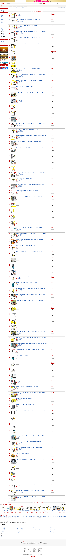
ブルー (2, 23)
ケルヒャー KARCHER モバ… (3, 510)
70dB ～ (2, 37)
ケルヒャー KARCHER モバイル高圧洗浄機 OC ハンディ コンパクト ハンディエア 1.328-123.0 (28, 37)
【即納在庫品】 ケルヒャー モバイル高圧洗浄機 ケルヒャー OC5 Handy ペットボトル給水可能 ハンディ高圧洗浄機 (30, 490)
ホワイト (2, 24)
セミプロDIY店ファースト (19, 497)
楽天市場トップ (2, 7)
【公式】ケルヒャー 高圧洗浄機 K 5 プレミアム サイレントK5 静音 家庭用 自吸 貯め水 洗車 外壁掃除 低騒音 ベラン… (30, 251)
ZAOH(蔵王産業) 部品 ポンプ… (27, 510)
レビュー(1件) (20, 228)
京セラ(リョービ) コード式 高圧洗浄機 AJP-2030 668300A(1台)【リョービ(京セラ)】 (26, 245)
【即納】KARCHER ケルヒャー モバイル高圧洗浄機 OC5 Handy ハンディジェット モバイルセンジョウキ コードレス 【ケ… (31, 135)
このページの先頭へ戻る (63, 518)
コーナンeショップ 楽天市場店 (19, 290)
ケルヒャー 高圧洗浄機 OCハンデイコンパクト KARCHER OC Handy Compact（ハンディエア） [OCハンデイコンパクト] (31, 31)
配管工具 (51, 516)
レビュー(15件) (20, 381)
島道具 (17, 284)
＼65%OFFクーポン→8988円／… (63, 510)
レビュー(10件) (20, 100)
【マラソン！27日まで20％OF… (54, 510)
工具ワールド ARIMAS (19, 119)
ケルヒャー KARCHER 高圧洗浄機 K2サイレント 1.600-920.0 (24, 178)
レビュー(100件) (20, 222)
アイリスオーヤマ (3, 17)
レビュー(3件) (20, 87)
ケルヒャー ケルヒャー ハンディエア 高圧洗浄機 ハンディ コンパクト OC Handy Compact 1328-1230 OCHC (29, 196)
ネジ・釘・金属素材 (32, 517)
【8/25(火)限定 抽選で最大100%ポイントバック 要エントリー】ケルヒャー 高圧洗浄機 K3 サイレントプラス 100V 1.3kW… (31, 288)
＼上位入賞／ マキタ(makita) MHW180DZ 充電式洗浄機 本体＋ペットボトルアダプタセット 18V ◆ (28, 190)
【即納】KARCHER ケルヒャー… (35, 510)
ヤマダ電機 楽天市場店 (19, 15)
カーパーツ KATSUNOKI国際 (19, 186)
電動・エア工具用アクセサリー (9, 516)
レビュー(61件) (20, 14)
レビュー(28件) (20, 142)
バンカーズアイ (18, 382)
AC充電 (2, 30)
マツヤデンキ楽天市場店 (19, 399)
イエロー (2, 21)
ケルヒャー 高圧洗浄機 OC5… (42, 510)
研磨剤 (37, 516)
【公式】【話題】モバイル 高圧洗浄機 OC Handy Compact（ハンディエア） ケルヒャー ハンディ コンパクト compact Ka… (31, 123)
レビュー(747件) (20, 173)
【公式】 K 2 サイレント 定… (19, 510)
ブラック (2, 22)
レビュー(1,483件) (21, 81)
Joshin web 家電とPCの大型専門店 (20, 21)
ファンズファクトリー (19, 339)
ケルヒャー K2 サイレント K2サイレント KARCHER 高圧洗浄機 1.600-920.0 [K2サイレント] (27, 129)
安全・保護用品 (55, 516)
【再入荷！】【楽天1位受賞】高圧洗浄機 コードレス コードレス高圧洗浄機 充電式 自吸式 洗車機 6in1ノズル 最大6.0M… (30, 294)
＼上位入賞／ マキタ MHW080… (7, 510)
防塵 (1, 35)
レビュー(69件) (20, 20)
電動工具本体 (18, 7)
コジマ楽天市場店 (18, 27)
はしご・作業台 (63, 516)
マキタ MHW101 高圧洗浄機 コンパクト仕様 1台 (22, 355)
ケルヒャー (2, 14)
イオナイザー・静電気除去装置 (32, 516)
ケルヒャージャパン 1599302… (31, 510)
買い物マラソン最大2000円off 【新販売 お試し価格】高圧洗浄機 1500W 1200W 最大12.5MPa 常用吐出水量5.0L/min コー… (31, 239)
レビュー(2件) (20, 448)
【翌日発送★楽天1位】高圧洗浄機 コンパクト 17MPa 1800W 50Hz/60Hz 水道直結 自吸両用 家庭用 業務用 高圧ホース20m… (31, 380)
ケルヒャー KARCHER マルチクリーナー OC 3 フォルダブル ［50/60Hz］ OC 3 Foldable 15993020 (28, 441)
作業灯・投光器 (59, 516)
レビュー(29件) (20, 430)
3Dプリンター (27, 516)
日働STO (17, 394)
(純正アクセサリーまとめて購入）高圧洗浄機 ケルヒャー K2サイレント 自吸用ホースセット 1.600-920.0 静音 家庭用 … (30, 74)
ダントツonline (18, 437)
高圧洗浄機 (22, 7)
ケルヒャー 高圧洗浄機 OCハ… (46, 510)
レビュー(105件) (20, 295)
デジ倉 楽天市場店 (18, 137)
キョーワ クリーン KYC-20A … (15, 510)
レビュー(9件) (20, 277)
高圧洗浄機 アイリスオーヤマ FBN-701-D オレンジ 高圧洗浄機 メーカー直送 (25, 404)
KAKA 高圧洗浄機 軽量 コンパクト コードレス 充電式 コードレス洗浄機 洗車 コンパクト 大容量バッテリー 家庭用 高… (30, 349)
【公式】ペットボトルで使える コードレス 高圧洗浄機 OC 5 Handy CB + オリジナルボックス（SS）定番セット (29, 447)
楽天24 (17, 486)
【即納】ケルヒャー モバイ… (38, 510)
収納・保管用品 (14, 517)
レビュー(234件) (20, 326)
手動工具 (1, 516)
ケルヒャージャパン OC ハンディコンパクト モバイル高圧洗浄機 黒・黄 (25, 13)
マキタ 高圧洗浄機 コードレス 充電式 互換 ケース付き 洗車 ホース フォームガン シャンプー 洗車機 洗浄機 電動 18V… (30, 300)
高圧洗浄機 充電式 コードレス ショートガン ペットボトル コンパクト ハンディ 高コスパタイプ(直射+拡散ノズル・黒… (30, 80)
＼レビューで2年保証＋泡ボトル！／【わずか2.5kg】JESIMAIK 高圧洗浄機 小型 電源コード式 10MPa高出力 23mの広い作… (31, 331)
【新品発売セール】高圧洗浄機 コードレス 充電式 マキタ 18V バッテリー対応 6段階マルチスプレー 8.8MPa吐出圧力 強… (30, 392)
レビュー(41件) (20, 179)
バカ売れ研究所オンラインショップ (20, 345)
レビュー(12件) (20, 289)
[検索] (44, 3)
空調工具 (49, 516)
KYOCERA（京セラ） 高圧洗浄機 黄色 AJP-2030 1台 (22, 453)
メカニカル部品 (37, 517)
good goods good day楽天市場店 (19, 296)
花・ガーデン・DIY (11, 7)
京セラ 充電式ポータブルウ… (23, 510)
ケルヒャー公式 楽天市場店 (19, 70)
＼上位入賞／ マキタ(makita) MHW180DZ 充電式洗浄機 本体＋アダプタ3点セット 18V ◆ (27, 386)
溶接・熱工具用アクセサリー (21, 516)
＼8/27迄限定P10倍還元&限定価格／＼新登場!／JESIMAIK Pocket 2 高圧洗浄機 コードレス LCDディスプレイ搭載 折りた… (31, 233)
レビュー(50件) (20, 191)
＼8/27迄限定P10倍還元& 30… (58, 510)
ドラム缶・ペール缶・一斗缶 (26, 517)
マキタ (2, 15)
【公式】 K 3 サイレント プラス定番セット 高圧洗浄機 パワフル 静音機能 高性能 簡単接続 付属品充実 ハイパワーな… (30, 68)
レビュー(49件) (20, 332)
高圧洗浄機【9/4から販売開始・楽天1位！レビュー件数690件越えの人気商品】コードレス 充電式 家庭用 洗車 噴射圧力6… (31, 172)
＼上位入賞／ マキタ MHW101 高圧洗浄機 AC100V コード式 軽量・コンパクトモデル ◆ (26, 282)
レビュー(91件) (20, 32)
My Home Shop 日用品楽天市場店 (20, 174)
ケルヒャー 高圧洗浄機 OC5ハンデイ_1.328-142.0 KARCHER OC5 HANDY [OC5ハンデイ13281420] (28, 19)
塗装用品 (40, 516)
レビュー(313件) (20, 350)
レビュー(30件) (20, 124)
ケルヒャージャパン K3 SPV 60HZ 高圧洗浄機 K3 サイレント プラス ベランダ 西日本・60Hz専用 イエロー (29, 276)
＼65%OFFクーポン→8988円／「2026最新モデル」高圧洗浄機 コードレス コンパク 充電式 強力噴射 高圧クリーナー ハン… (31, 43)
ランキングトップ (7, 7)
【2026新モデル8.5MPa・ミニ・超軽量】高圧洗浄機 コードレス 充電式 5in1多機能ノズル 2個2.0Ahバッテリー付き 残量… (30, 410)
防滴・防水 (2, 34)
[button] (49, 3)
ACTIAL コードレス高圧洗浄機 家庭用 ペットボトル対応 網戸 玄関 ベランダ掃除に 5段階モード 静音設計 (29, 141)
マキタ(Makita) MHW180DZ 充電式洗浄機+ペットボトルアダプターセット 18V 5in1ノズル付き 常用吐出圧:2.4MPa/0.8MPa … (31, 227)
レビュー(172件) (20, 118)
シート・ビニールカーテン (19, 517)
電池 (1, 28)
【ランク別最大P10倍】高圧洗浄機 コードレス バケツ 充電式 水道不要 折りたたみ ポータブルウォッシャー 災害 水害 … (30, 184)
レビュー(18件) (20, 63)
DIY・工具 (15, 7)
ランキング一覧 (3, 44)
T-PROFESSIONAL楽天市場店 (19, 101)
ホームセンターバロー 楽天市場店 (20, 76)
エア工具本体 (4, 516)
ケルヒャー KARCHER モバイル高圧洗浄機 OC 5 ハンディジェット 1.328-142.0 (26, 25)
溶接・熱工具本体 (16, 516)
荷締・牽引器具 (6, 517)
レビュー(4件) (20, 301)
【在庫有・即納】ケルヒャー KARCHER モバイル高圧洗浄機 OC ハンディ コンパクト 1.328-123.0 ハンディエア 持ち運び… (31, 337)
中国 (1, 32)
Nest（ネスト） (18, 241)
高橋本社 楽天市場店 (19, 229)
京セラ (2, 16)
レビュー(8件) (20, 38)
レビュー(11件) (20, 75)
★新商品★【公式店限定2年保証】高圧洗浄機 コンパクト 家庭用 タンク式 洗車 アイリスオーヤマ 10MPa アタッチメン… (30, 459)
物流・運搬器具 (10, 517)
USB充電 (2, 29)
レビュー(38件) (20, 130)
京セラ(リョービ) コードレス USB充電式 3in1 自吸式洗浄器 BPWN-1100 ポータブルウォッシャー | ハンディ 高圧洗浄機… (30, 496)
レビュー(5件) (20, 234)
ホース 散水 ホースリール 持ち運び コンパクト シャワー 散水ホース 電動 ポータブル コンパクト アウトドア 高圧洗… (30, 435)
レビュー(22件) (20, 246)
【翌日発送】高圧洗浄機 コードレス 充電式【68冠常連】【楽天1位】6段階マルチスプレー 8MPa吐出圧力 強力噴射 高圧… (31, 147)
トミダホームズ (18, 82)
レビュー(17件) (20, 26)
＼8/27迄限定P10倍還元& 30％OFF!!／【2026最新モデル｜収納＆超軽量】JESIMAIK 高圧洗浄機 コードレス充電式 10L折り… (31, 92)
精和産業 (2, 19)
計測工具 (46, 516)
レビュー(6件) (20, 136)
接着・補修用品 (43, 516)
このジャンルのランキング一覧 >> (61, 7)
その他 (40, 517)
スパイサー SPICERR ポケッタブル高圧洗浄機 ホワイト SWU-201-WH (25, 86)
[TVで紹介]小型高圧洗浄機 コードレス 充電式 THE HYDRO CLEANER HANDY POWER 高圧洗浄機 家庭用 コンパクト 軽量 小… (31, 343)
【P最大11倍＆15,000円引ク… (11, 510)
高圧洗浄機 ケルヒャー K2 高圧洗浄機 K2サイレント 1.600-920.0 (24, 306)
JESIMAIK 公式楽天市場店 (19, 235)
